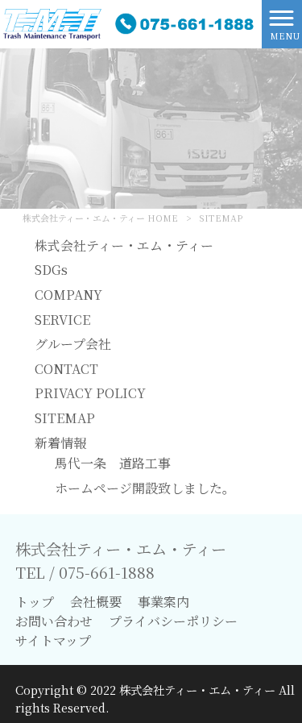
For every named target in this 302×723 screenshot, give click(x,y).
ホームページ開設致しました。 (145, 488)
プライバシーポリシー (173, 621)
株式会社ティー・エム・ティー (124, 245)
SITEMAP (65, 418)
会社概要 (96, 601)
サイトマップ (53, 640)
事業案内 (163, 601)
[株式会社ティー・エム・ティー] (131, 22)
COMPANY (68, 294)
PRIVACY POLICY (90, 393)
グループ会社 (73, 343)
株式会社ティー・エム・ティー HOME (100, 217)
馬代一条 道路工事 (113, 463)
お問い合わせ (54, 621)
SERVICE (62, 319)
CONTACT (66, 368)
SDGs (51, 269)
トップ (34, 601)
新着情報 (60, 443)
